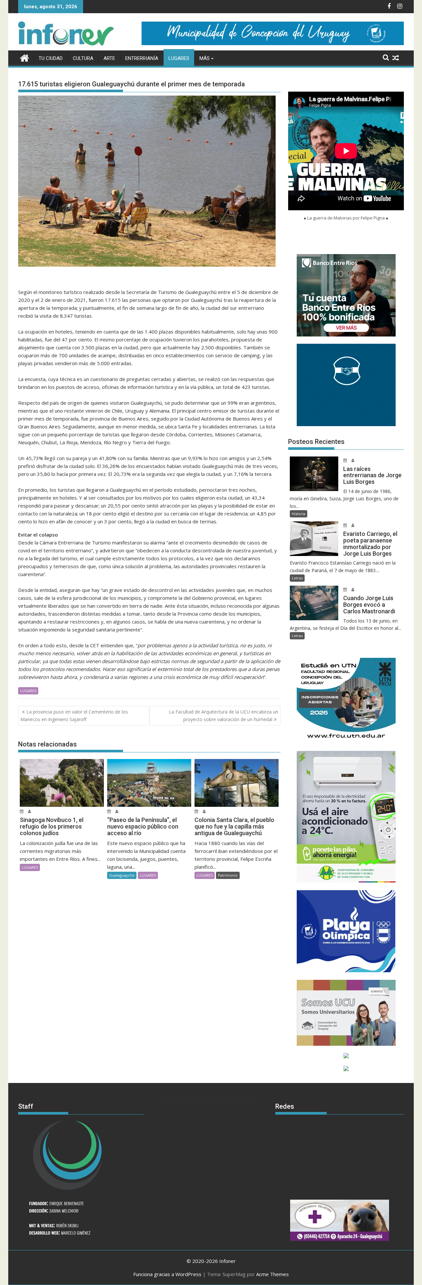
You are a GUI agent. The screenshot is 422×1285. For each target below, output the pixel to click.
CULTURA (83, 58)
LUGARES (178, 58)
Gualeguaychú (122, 875)
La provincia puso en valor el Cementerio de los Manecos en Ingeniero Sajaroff (74, 715)
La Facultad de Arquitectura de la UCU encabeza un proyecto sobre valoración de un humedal (223, 715)
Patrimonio (228, 875)
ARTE (109, 58)
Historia (298, 513)
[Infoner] (24, 57)
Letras (297, 577)
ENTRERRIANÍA (141, 58)
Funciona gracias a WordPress (167, 1274)
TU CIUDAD (51, 58)
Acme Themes (272, 1274)
